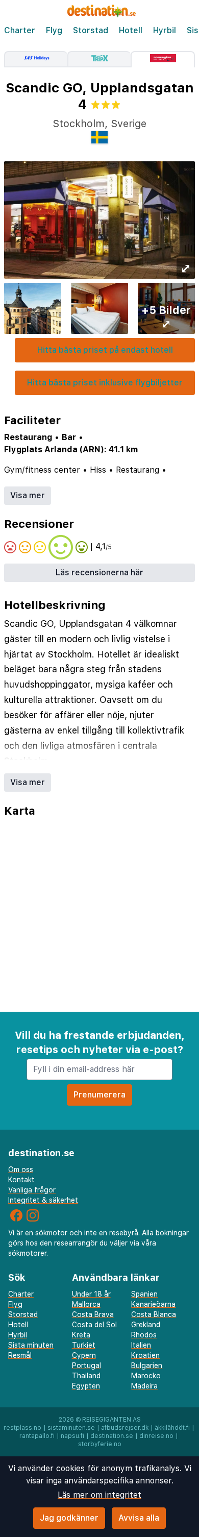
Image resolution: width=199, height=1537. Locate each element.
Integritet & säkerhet (43, 1200)
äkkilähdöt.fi (172, 1427)
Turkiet (83, 1345)
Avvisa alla (138, 1518)
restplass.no (22, 1427)
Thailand (86, 1376)
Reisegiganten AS (111, 1419)
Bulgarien (146, 1365)
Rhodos (144, 1335)
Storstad (90, 30)
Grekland (145, 1325)
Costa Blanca (153, 1314)
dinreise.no (156, 1436)
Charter (19, 30)
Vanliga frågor (32, 1190)
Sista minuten (31, 1345)
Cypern (84, 1355)
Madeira (144, 1386)
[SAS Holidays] (35, 59)
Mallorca (86, 1304)
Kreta (81, 1335)
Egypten (86, 1386)
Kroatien (145, 1355)
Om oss (20, 1169)
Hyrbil (164, 30)
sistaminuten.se (71, 1427)
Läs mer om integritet (99, 1495)
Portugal (86, 1365)
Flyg (54, 30)
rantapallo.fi (37, 1436)
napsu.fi (72, 1436)
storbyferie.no (99, 1444)
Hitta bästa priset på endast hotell (105, 350)
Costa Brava (93, 1314)
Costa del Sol (94, 1325)
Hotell (130, 30)
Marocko (146, 1376)
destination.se (111, 1436)
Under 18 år (91, 1294)
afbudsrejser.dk (124, 1427)
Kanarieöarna (153, 1304)
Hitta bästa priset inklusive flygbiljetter (105, 382)
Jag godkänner (69, 1518)
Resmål (20, 1355)
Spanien (144, 1294)
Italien (141, 1345)
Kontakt (21, 1180)
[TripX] (99, 59)
